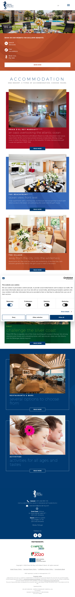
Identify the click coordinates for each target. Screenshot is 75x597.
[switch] (28, 304)
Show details (65, 311)
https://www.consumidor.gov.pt (51, 580)
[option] (37, 35)
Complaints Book (60, 569)
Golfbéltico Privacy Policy (45, 569)
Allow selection (37, 317)
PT (58, 6)
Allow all (61, 317)
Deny (13, 317)
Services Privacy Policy (30, 569)
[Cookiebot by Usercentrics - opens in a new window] (65, 278)
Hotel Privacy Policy (16, 569)
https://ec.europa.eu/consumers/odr (32, 579)
